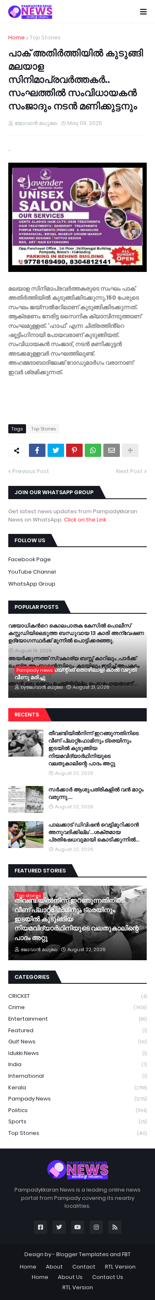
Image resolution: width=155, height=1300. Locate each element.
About (54, 1267)
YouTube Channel (32, 572)
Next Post (129, 471)
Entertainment (77, 1019)
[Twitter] (56, 450)
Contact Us (107, 1277)
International (77, 1076)
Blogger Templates (82, 1254)
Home (16, 37)
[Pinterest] (74, 450)
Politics (77, 1110)
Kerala (77, 1087)
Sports (77, 1121)
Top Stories (45, 37)
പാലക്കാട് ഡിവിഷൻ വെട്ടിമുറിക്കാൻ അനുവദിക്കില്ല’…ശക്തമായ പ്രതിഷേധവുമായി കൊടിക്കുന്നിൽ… (93, 832)
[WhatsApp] (93, 450)
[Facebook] (37, 450)
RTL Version (120, 1267)
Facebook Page (29, 559)
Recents (26, 714)
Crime (77, 1007)
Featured (77, 1030)
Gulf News (77, 1041)
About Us (70, 1277)
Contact (83, 1267)
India (77, 1064)
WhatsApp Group (31, 584)
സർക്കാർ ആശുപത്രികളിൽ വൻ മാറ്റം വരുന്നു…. (95, 793)
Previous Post (30, 471)
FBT (126, 1254)
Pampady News (77, 1099)
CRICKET (77, 996)
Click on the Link (85, 520)
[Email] (111, 450)
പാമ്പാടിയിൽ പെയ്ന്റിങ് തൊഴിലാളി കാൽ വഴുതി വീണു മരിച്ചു (75, 673)
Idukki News (77, 1053)
